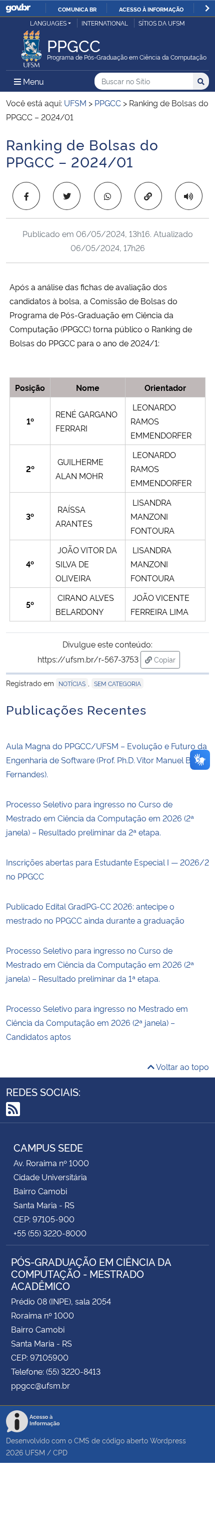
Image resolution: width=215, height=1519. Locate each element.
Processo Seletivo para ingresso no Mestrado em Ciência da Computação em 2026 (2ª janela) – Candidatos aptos (97, 1022)
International (105, 23)
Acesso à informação (151, 9)
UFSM (35, 1452)
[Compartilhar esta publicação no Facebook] (26, 196)
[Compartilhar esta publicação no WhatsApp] (108, 196)
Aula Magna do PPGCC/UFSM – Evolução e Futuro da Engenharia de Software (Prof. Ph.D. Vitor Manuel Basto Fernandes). (106, 759)
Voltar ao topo (181, 1066)
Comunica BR (77, 9)
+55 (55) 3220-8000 (50, 1232)
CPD (60, 1452)
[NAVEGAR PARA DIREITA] (207, 8)
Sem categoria (117, 683)
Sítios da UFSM (161, 23)
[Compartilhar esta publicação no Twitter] (66, 196)
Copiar (166, 659)
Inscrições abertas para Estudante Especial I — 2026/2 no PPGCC (107, 869)
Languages (48, 23)
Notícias (72, 683)
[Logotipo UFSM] (31, 46)
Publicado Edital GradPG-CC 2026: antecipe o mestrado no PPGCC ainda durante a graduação (95, 913)
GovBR (18, 8)
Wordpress (168, 1440)
